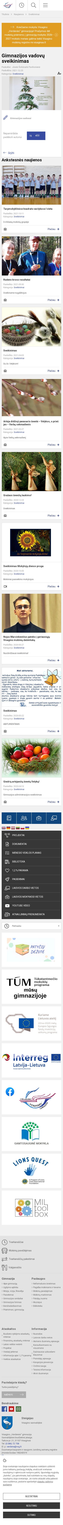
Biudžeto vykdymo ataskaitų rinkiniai (16, 1335)
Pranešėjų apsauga (42, 1358)
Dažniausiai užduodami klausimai (44, 1353)
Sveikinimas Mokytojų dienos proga (23, 566)
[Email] (18, 1409)
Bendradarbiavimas (12, 1306)
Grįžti (11, 153)
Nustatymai (31, 1496)
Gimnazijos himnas (12, 1302)
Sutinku (31, 1515)
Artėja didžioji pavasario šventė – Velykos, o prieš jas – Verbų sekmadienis (30, 423)
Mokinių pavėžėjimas (20, 1250)
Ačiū (34, 135)
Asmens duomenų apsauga (46, 1341)
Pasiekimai (18, 879)
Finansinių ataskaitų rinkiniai (16, 1340)
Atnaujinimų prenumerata (28, 914)
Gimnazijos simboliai (13, 1298)
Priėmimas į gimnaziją (13, 1310)
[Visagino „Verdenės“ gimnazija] (8, 4)
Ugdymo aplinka (10, 1287)
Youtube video (21, 905)
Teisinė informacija (42, 1370)
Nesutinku (31, 1505)
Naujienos (19, 14)
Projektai (18, 835)
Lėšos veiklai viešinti (12, 1344)
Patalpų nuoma (40, 1298)
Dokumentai (19, 844)
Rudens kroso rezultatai (16, 279)
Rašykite (8, 1394)
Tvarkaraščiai (15, 1242)
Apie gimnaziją (10, 1284)
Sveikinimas (10, 350)
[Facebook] (4, 1409)
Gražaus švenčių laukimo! (17, 495)
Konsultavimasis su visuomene (42, 1346)
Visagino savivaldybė (32, 1423)
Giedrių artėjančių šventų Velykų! (21, 781)
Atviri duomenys (40, 1373)
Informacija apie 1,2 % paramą (17, 1355)
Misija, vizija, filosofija (13, 1291)
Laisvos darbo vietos (25, 888)
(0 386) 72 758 (12, 1443)
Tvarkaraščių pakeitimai (21, 1259)
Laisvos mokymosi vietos (27, 896)
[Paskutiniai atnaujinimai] (22, 5)
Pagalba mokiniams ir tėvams (47, 1287)
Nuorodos (37, 1334)
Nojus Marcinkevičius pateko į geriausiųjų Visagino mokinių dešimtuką (26, 638)
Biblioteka (18, 861)
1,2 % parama (20, 870)
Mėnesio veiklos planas (26, 852)
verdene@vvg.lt (14, 1446)
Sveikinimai (34, 14)
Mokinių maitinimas (42, 1295)
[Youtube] (11, 1409)
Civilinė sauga (39, 1366)
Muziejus (37, 1302)
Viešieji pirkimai (10, 1352)
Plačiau (51, 229)
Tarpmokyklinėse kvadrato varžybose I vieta (27, 208)
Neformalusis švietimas (44, 1284)
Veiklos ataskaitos (12, 1359)
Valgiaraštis (15, 1267)
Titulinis (6, 14)
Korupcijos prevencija (43, 1362)
